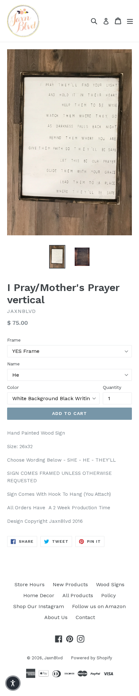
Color (13, 387)
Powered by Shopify (91, 657)
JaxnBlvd (53, 657)
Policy (108, 595)
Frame (14, 340)
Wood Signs (110, 584)
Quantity (112, 387)
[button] (13, 683)
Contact (85, 617)
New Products (70, 584)
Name (13, 363)
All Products (77, 595)
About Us (56, 617)
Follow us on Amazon (99, 606)
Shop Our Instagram (38, 606)
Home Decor (38, 595)
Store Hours (30, 584)
